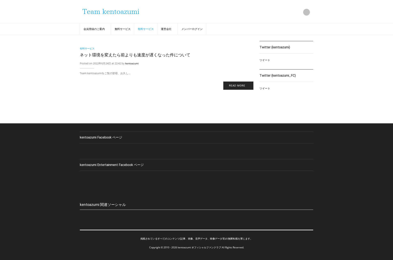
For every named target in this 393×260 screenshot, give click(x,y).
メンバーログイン (192, 29)
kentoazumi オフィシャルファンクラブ (199, 247)
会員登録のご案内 (94, 29)
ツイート (265, 60)
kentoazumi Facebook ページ (101, 137)
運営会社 (166, 29)
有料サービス (146, 29)
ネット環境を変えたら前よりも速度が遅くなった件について (135, 54)
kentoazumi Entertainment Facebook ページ (112, 165)
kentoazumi (132, 63)
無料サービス (123, 29)
